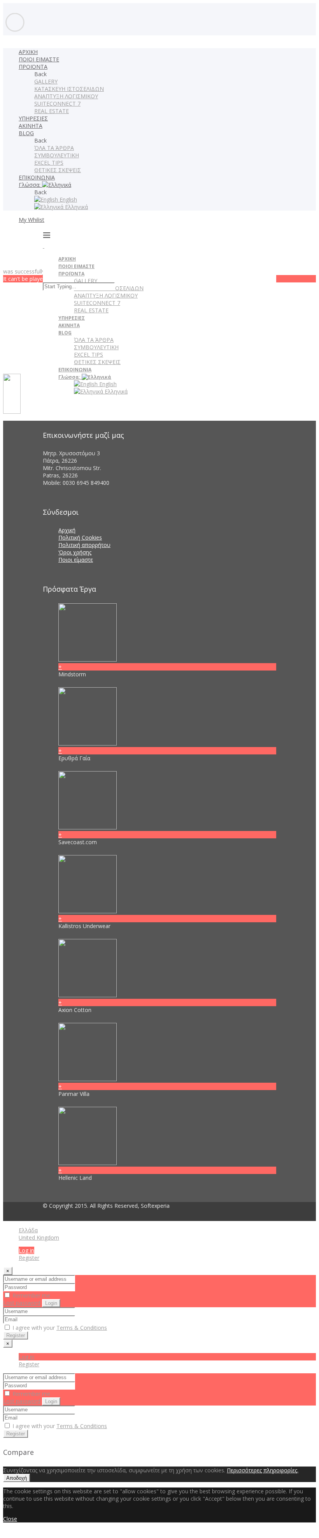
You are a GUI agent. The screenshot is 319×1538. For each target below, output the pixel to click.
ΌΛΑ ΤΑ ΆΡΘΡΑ (54, 148)
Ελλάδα (28, 1230)
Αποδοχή (16, 1478)
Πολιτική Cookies (80, 537)
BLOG (26, 133)
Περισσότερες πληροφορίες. (262, 1470)
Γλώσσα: (30, 184)
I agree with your (59, 1327)
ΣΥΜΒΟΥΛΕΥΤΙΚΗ (56, 155)
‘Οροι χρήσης (74, 552)
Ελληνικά (75, 207)
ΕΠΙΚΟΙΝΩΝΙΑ (37, 177)
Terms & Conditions (81, 1327)
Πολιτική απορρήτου (84, 545)
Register (29, 1257)
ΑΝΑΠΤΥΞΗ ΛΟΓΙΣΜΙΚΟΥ (66, 96)
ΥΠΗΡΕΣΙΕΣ (33, 118)
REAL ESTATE (51, 111)
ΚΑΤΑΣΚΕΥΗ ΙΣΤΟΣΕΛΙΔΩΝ (69, 88)
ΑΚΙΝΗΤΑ (30, 125)
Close (10, 1518)
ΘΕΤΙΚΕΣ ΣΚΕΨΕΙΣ (57, 170)
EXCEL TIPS (48, 162)
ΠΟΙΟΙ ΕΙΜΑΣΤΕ (39, 59)
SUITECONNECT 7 (57, 103)
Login (51, 1303)
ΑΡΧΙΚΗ (28, 52)
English (67, 199)
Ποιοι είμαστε (75, 559)
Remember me (30, 1295)
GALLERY (46, 81)
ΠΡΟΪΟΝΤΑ (33, 66)
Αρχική (66, 530)
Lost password (21, 1302)
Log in (26, 1250)
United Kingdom (39, 1237)
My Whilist (31, 219)
